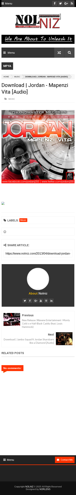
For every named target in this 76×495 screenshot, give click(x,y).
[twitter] (25, 301)
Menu (8, 3)
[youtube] (41, 301)
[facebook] (30, 301)
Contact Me (67, 459)
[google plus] (35, 301)
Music (17, 77)
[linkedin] (51, 301)
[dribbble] (46, 301)
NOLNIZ (29, 486)
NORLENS (44, 489)
